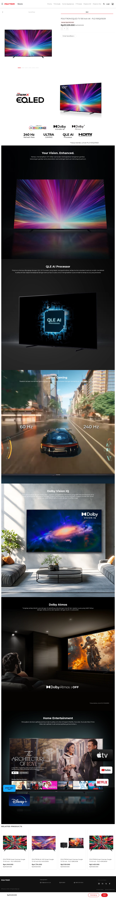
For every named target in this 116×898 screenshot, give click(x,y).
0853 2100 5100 (79, 882)
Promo (49, 4)
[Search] (104, 4)
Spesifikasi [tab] (31, 12)
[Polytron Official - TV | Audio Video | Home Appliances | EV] (10, 4)
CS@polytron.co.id (46, 882)
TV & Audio (57, 4)
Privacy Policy (99, 889)
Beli (104, 895)
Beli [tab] (87, 12)
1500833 (63, 882)
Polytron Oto (97, 4)
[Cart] (112, 4)
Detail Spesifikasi (68, 36)
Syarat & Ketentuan (110, 889)
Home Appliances (68, 4)
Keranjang (93, 895)
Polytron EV (87, 4)
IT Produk (79, 4)
